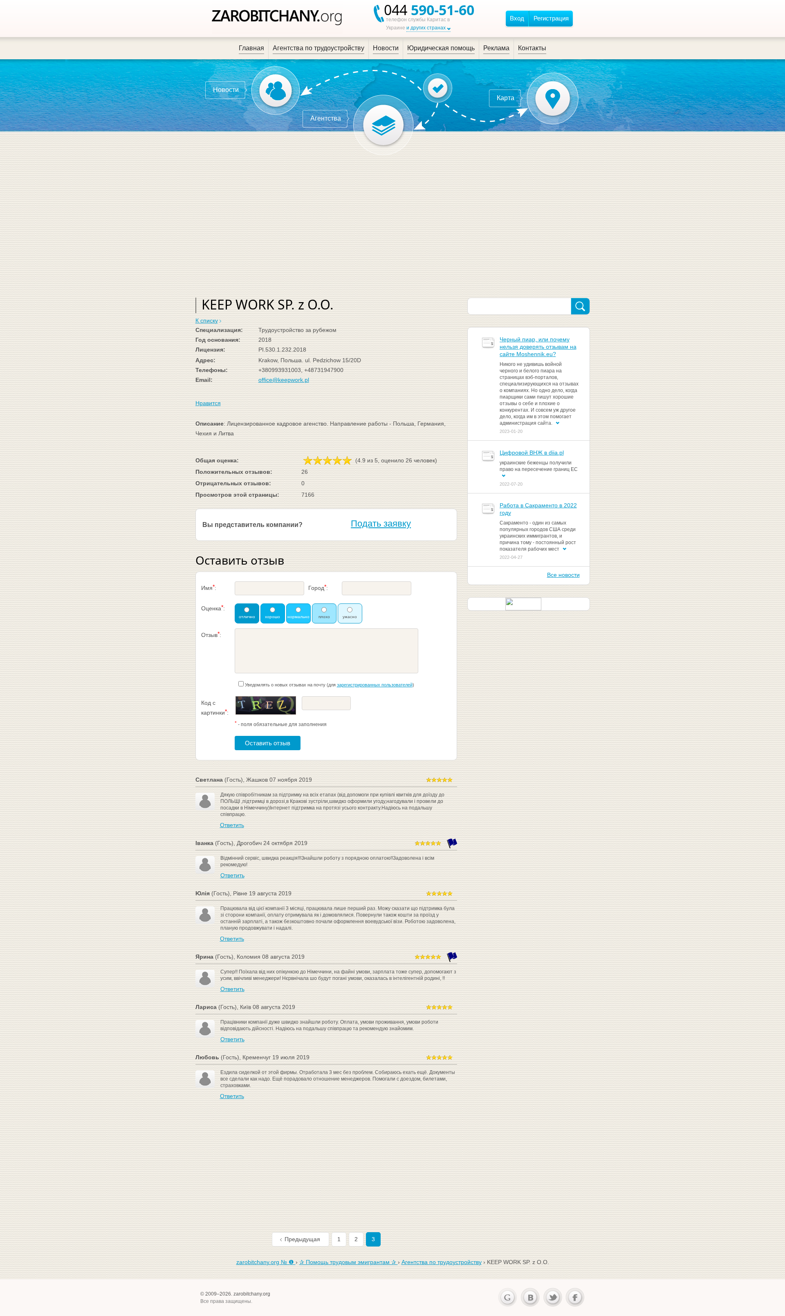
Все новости (563, 575)
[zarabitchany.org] (277, 18)
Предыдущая (302, 1239)
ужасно (350, 616)
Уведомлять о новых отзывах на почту (285, 684)
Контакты (532, 48)
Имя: (208, 587)
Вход (517, 18)
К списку (206, 320)
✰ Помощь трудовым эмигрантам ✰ (348, 1262)
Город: (318, 587)
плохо (324, 616)
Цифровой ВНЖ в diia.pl (532, 452)
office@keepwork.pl (283, 380)
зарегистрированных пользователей (375, 684)
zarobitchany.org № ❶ (266, 1262)
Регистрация (551, 18)
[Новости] (276, 90)
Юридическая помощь (441, 48)
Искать (580, 306)
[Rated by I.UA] (523, 603)
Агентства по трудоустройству (318, 48)
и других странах (426, 28)
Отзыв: (211, 634)
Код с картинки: (215, 707)
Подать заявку (381, 523)
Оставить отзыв (267, 743)
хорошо (272, 616)
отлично (247, 616)
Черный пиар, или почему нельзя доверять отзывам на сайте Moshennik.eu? (538, 346)
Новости (386, 48)
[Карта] (552, 98)
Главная (251, 48)
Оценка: (213, 608)
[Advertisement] (392, 224)
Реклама (496, 48)
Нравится (208, 403)
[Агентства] (383, 125)
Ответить (232, 825)
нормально (298, 616)
